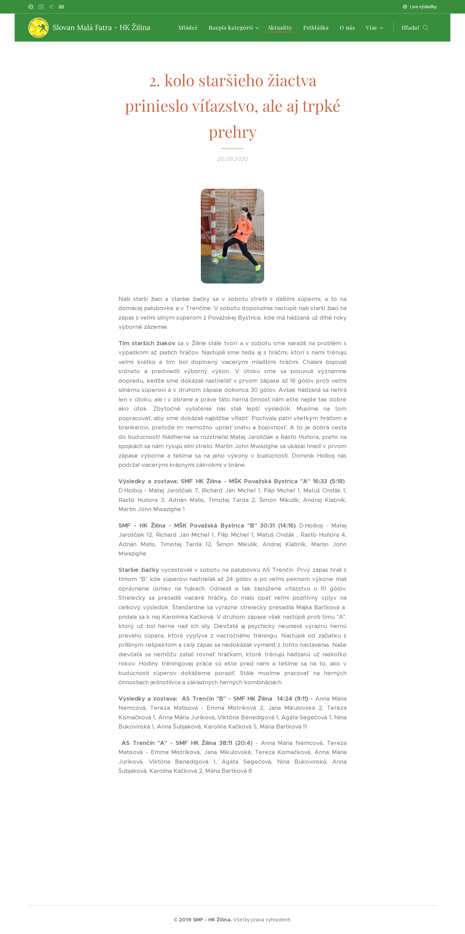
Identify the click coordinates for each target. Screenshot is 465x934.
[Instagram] (41, 7)
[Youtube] (61, 7)
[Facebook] (31, 7)
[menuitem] (190, 27)
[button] (415, 27)
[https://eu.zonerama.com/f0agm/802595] (51, 7)
